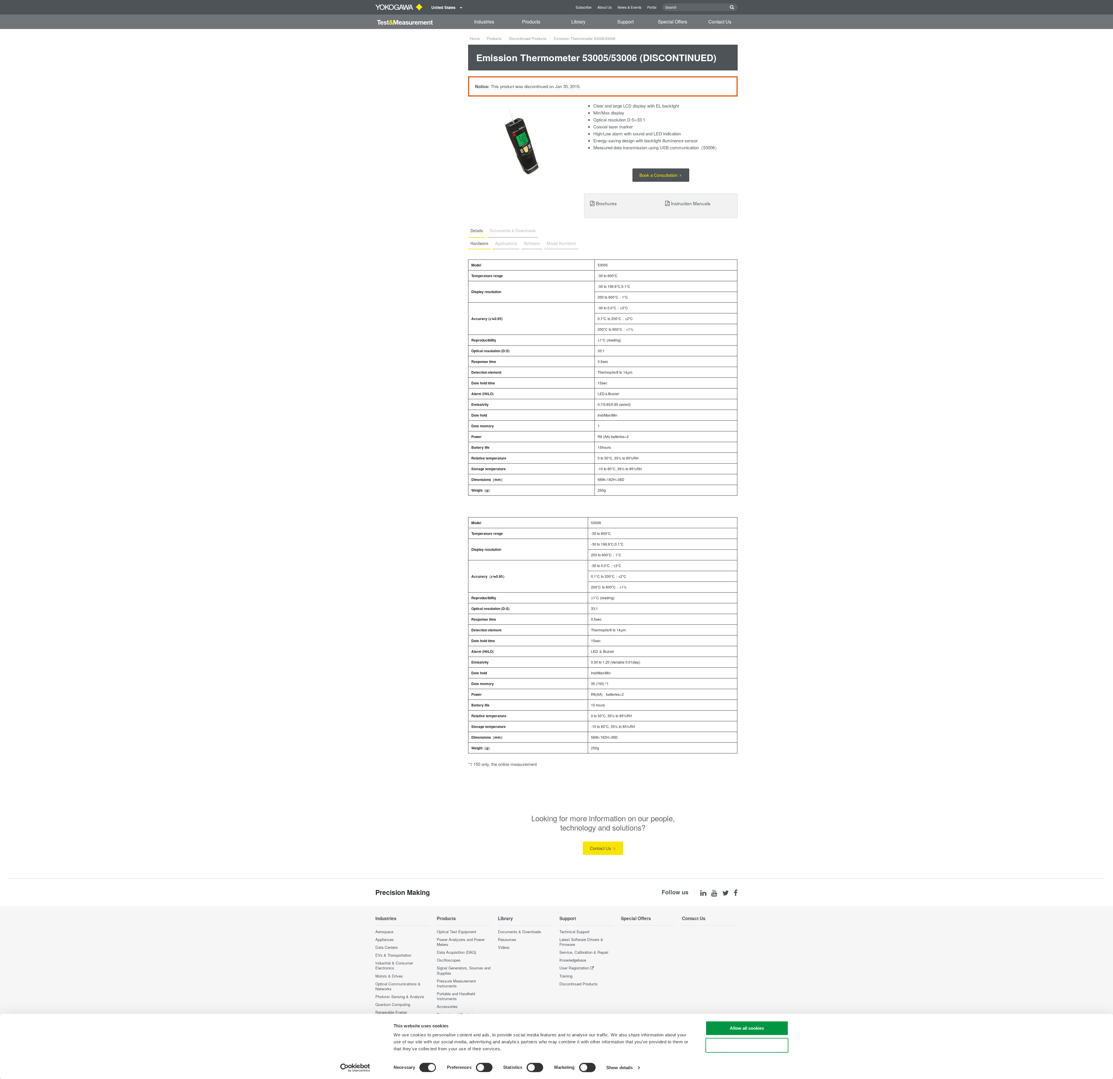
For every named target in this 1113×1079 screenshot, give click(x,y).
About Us (604, 7)
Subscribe (584, 7)
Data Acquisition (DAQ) (456, 952)
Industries (484, 21)
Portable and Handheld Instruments (456, 996)
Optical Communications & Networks (398, 986)
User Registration (574, 968)
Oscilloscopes (449, 960)
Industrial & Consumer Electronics (394, 965)
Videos (504, 947)
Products (531, 21)
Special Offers (672, 21)
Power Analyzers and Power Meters (461, 942)
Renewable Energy (391, 1012)
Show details (619, 1067)
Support (625, 21)
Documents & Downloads (519, 931)
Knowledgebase (572, 960)
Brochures (606, 203)
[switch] (484, 1067)
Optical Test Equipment (456, 931)
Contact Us (719, 21)
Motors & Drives (389, 976)
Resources (507, 939)
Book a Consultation (659, 175)
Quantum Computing (392, 1004)
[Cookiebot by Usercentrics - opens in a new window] (355, 1067)
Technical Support (574, 931)
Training (565, 976)
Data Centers (386, 947)
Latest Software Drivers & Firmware (581, 942)
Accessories (447, 1006)
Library (578, 21)
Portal (651, 7)
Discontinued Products (528, 38)
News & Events (629, 7)
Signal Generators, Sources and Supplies (463, 970)
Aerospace (384, 931)
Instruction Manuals (690, 203)
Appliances (384, 939)
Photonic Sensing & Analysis (399, 996)
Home (475, 38)
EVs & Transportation (393, 955)
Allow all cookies (747, 1028)
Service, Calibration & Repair (583, 952)
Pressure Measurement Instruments (456, 983)
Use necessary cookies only (747, 1045)
